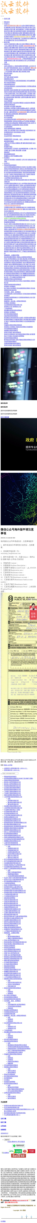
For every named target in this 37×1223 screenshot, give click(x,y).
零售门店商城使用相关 (14, 872)
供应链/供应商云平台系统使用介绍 (14, 865)
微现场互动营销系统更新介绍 (13, 958)
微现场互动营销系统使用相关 (13, 956)
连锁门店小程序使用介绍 (11, 953)
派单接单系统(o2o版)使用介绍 (13, 887)
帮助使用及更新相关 (10, 776)
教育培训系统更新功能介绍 (12, 905)
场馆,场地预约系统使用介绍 (12, 795)
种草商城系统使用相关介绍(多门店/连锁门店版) (18, 778)
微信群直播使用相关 (14, 936)
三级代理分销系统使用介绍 (12, 844)
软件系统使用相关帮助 (11, 1076)
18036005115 (4, 1133)
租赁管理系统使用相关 (11, 1083)
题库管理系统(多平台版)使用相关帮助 (15, 916)
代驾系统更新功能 (9, 1013)
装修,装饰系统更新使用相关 (12, 988)
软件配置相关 (8, 1078)
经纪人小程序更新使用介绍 (12, 831)
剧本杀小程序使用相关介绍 (12, 784)
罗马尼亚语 (21, 1141)
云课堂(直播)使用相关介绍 (12, 911)
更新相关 (10, 991)
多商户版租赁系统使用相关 (16, 1089)
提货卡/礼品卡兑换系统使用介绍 (14, 879)
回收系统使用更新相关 (11, 1041)
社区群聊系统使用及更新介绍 (13, 1023)
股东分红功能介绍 (13, 857)
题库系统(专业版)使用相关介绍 (13, 918)
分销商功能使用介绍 (14, 852)
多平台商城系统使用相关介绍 (13, 859)
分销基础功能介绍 (13, 850)
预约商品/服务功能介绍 (15, 802)
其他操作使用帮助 (9, 1081)
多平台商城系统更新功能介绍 (13, 861)
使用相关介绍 (12, 1028)
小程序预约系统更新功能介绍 (13, 808)
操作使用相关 (12, 1072)
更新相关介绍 (12, 1026)
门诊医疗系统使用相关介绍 (12, 791)
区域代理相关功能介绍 (14, 854)
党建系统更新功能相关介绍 (12, 909)
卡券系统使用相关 (9, 883)
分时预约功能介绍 (13, 800)
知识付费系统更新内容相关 (12, 949)
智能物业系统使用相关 (11, 1067)
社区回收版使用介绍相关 (15, 1052)
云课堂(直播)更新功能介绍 (12, 912)
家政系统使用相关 (9, 966)
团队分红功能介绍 (13, 855)
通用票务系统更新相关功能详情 (13, 828)
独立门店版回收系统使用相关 (16, 1050)
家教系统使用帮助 (9, 967)
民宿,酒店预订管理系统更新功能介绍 (15, 942)
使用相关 (10, 993)
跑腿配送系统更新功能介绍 (12, 975)
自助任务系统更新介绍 (11, 901)
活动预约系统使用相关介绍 (12, 806)
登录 (5, 18)
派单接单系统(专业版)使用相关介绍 (15, 890)
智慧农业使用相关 (9, 947)
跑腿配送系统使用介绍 (11, 971)
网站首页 (7, 22)
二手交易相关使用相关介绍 (12, 977)
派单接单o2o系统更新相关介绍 (13, 888)
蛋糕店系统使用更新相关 (11, 780)
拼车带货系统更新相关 (11, 1039)
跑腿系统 (10, 1063)
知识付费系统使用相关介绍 (12, 951)
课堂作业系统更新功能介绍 (12, 922)
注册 (8, 18)
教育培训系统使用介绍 (11, 903)
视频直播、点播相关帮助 (11, 933)
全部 (5, 25)
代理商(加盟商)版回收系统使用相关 (18, 1047)
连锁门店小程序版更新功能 (12, 955)
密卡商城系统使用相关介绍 (12, 881)
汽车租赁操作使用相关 (14, 1006)
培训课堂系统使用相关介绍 (12, 920)
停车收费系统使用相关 (11, 1065)
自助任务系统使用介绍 (11, 899)
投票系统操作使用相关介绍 (12, 819)
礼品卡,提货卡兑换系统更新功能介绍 (15, 877)
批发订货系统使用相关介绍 (12, 885)
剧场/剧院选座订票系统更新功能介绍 (15, 826)
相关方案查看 (5, 417)
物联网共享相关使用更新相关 (13, 979)
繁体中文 (15, 1141)
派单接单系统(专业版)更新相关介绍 (15, 892)
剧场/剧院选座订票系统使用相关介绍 (15, 822)
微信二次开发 (8, 765)
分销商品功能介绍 (13, 848)
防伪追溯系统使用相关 (11, 997)
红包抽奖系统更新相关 (11, 962)
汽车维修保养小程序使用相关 (16, 1004)
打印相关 (7, 1080)
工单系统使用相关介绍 (11, 896)
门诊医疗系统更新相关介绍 (12, 793)
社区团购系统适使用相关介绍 (13, 866)
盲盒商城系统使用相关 (11, 833)
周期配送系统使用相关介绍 (12, 841)
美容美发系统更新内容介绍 (12, 786)
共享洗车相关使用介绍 (14, 982)
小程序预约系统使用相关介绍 (13, 797)
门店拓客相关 (8, 1030)
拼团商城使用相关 (13, 874)
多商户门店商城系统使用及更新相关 (15, 868)
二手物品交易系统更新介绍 (12, 931)
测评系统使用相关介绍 (11, 925)
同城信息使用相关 (13, 1061)
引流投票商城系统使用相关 (16, 876)
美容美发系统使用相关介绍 (12, 789)
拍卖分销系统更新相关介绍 (12, 835)
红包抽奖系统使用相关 (11, 964)
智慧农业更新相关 (9, 945)
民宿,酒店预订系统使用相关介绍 (14, 944)
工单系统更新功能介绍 (11, 894)
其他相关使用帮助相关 (11, 1010)
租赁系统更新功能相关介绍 (12, 973)
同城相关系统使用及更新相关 (13, 1054)
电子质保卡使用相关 (10, 995)
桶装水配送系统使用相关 (11, 960)
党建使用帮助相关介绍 (11, 907)
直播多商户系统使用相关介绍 (13, 929)
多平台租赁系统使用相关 (15, 1091)
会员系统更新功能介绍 (11, 811)
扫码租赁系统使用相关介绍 (12, 969)
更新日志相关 (12, 1070)
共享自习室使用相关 (14, 984)
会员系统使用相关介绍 (11, 813)
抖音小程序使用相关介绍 (11, 940)
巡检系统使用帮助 (9, 898)
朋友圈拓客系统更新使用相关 (13, 1032)
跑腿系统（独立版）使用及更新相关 (15, 1015)
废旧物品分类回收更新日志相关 (17, 1045)
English (10, 1141)
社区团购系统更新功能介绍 (12, 863)
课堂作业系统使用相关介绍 (12, 923)
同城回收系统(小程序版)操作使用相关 (19, 1048)
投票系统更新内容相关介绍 (12, 820)
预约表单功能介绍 (13, 804)
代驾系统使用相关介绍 (11, 1012)
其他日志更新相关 (9, 1074)
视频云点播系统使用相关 (15, 938)
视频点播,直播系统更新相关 (12, 927)
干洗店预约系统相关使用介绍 (13, 815)
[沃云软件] (18, 8)
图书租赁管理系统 (13, 1087)
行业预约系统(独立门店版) (12, 809)
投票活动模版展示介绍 (11, 817)
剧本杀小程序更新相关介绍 (12, 782)
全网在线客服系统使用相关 (12, 1092)
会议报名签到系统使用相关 (12, 787)
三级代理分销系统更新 (11, 843)
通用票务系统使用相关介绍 (12, 830)
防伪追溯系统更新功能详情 (12, 999)
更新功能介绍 (12, 986)
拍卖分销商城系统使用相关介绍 (13, 837)
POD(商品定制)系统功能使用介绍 (14, 839)
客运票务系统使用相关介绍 (12, 824)
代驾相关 (10, 1059)
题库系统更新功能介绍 (11, 914)
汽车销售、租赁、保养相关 (12, 1001)
